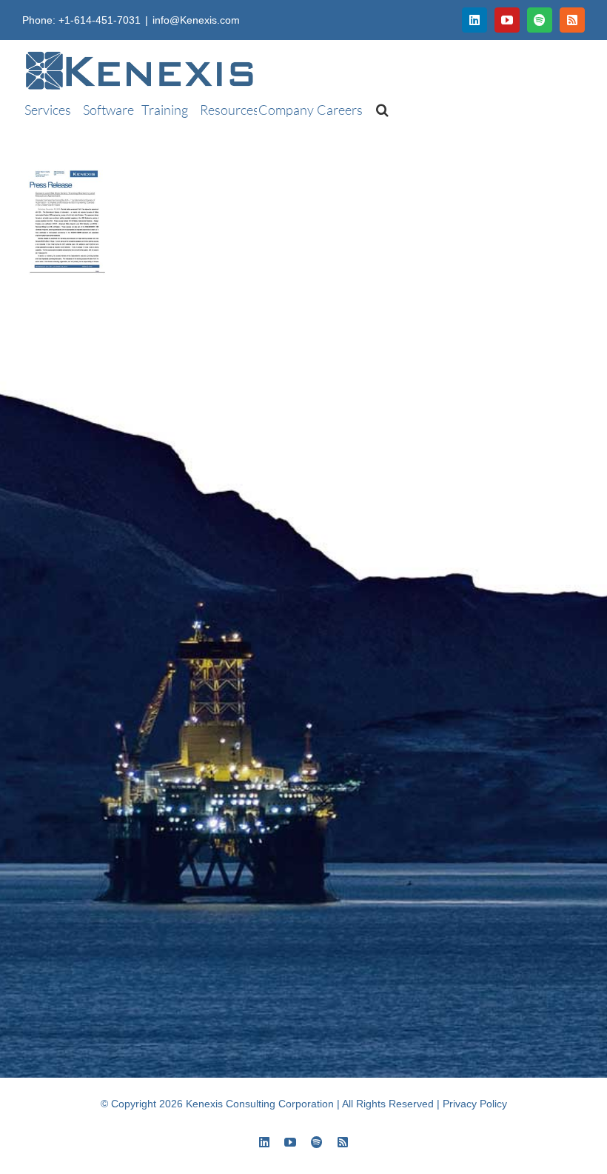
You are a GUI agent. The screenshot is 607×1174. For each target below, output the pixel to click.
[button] (376, 109)
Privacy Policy (475, 1104)
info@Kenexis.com (196, 20)
